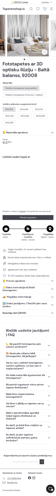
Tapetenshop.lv (14, 9)
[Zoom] (44, 52)
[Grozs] (44, 8)
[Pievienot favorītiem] (49, 167)
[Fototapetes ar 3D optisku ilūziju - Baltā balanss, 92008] (28, 171)
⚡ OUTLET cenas (19, 2)
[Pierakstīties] (42, 461)
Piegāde (22, 211)
